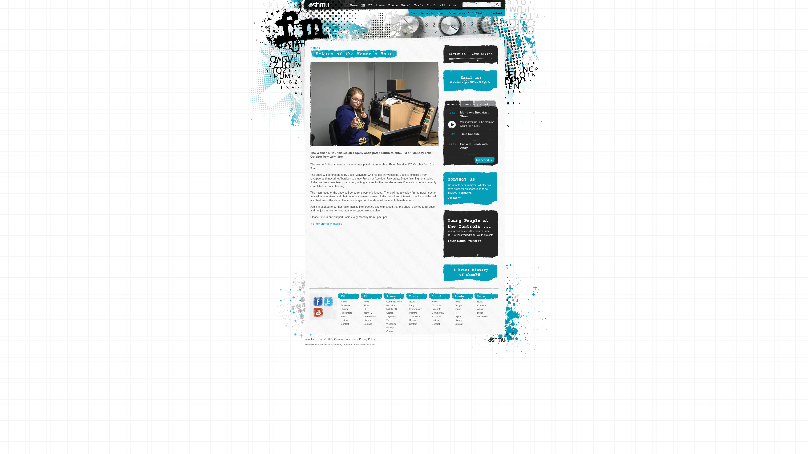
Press (380, 5)
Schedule (427, 13)
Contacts (481, 305)
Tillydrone (391, 316)
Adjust (480, 309)
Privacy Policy (367, 339)
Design (458, 305)
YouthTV (368, 312)
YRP (470, 13)
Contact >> (454, 197)
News (414, 13)
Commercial (370, 316)
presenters (485, 104)
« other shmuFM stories (326, 223)
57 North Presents (436, 307)
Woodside (391, 324)
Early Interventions (415, 307)
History (482, 13)
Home (354, 5)
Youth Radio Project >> (465, 241)
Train (393, 5)
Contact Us (325, 339)
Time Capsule (470, 134)
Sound (406, 5)
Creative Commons (345, 339)
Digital (457, 316)
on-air (452, 104)
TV (370, 5)
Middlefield (391, 309)
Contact (496, 13)
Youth (431, 5)
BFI (365, 309)
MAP (442, 5)
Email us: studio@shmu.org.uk (471, 79)
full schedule (484, 160)
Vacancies (482, 316)
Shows (441, 13)
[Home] (318, 4)
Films (366, 305)
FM (363, 5)
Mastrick (390, 305)
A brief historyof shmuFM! (470, 272)
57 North (436, 316)
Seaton (389, 312)
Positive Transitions (414, 314)
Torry (389, 320)
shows (467, 104)
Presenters (456, 13)
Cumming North (394, 301)
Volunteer (310, 339)
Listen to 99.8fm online (470, 54)
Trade (418, 5)
